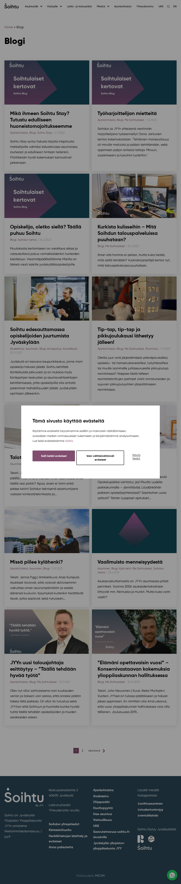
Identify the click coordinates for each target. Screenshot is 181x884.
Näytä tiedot (136, 456)
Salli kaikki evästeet (54, 456)
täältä (69, 441)
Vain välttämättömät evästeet (100, 457)
